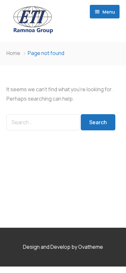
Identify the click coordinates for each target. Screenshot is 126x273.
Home (13, 53)
